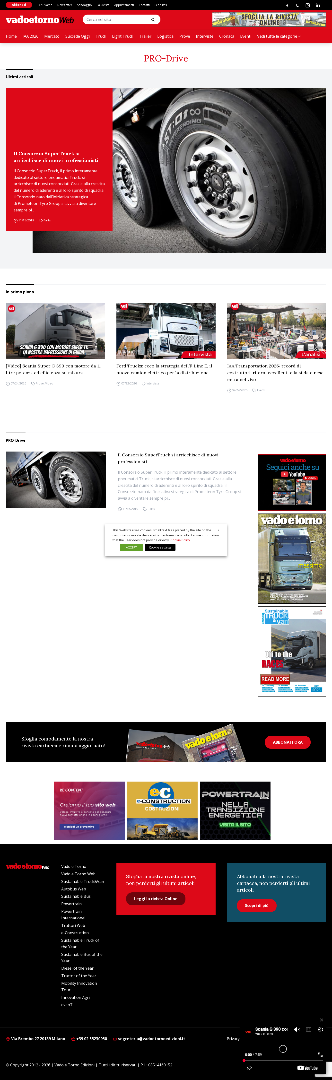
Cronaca (226, 36)
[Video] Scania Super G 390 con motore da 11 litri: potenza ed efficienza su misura (53, 369)
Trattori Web (73, 925)
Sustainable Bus (76, 896)
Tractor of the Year (78, 975)
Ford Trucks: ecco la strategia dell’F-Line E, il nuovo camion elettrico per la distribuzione (164, 369)
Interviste (204, 36)
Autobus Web (73, 889)
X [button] (218, 530)
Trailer (145, 36)
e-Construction (75, 932)
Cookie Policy (180, 540)
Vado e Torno (73, 866)
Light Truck (122, 36)
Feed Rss (161, 5)
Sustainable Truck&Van (82, 881)
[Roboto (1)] (292, 482)
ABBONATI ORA (288, 742)
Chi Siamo (45, 5)
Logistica (165, 36)
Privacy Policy (239, 1038)
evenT (67, 1004)
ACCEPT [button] (131, 547)
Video (49, 383)
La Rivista (103, 5)
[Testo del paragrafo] (269, 19)
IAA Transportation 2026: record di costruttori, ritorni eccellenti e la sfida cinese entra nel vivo (275, 372)
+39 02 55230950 (91, 1038)
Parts (47, 220)
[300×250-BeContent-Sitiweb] (89, 811)
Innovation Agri (75, 997)
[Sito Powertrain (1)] (235, 811)
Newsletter (64, 5)
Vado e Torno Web (78, 874)
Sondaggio (84, 5)
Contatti (144, 5)
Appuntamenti (124, 5)
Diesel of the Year (77, 968)
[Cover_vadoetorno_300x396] (292, 559)
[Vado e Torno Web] (40, 19)
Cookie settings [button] (160, 547)
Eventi (245, 36)
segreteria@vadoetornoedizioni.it (151, 1038)
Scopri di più (257, 905)
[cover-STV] (292, 651)
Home (11, 36)
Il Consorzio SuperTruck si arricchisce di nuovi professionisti (56, 156)
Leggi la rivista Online (155, 898)
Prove (184, 36)
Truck (101, 36)
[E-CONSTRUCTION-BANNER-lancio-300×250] (162, 811)
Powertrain (71, 903)
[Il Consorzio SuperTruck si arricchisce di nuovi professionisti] (179, 170)
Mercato (52, 36)
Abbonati (19, 5)
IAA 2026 (30, 36)
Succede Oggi (77, 36)
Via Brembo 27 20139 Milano (37, 1038)
